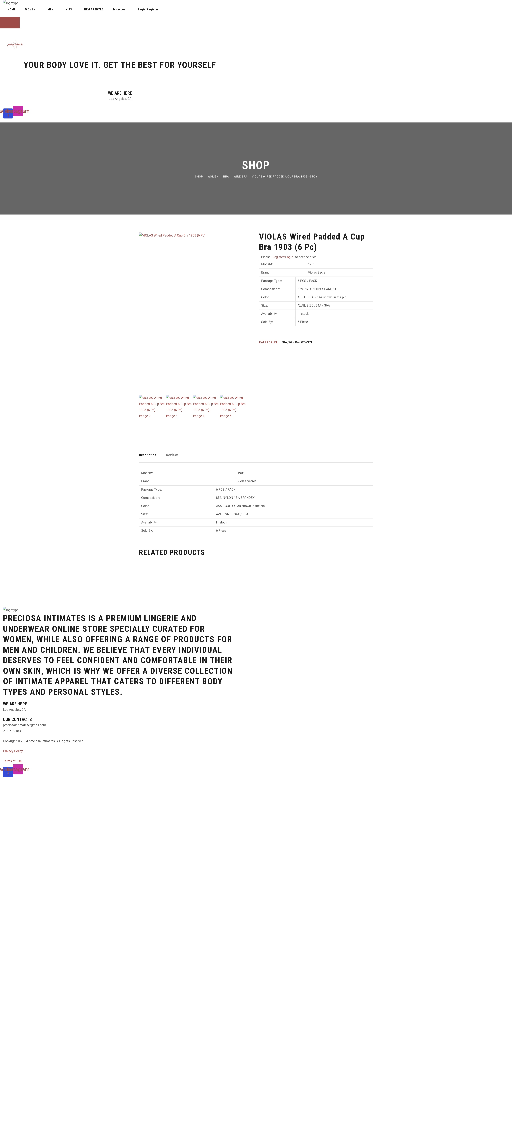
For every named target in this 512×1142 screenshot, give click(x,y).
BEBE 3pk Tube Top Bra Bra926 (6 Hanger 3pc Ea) (332, 576)
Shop (199, 176)
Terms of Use (12, 761)
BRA (226, 176)
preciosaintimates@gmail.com (24, 725)
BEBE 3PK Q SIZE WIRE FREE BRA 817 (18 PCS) (175, 576)
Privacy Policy (13, 751)
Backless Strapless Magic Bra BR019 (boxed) (280, 576)
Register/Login (282, 257)
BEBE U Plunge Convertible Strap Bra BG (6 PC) (227, 576)
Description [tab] (147, 455)
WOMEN (213, 176)
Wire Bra (240, 176)
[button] (120, 14)
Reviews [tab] (172, 455)
